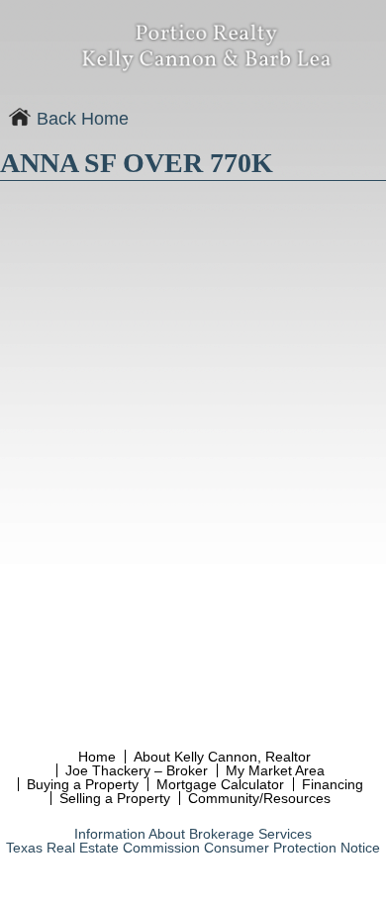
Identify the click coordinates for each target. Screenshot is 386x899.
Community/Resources (259, 798)
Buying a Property (83, 784)
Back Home (80, 119)
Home (97, 756)
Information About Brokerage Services (193, 834)
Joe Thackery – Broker (136, 770)
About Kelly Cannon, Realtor (222, 756)
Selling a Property (114, 798)
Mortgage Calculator (220, 784)
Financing (332, 784)
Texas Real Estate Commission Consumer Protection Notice (193, 847)
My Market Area (275, 770)
